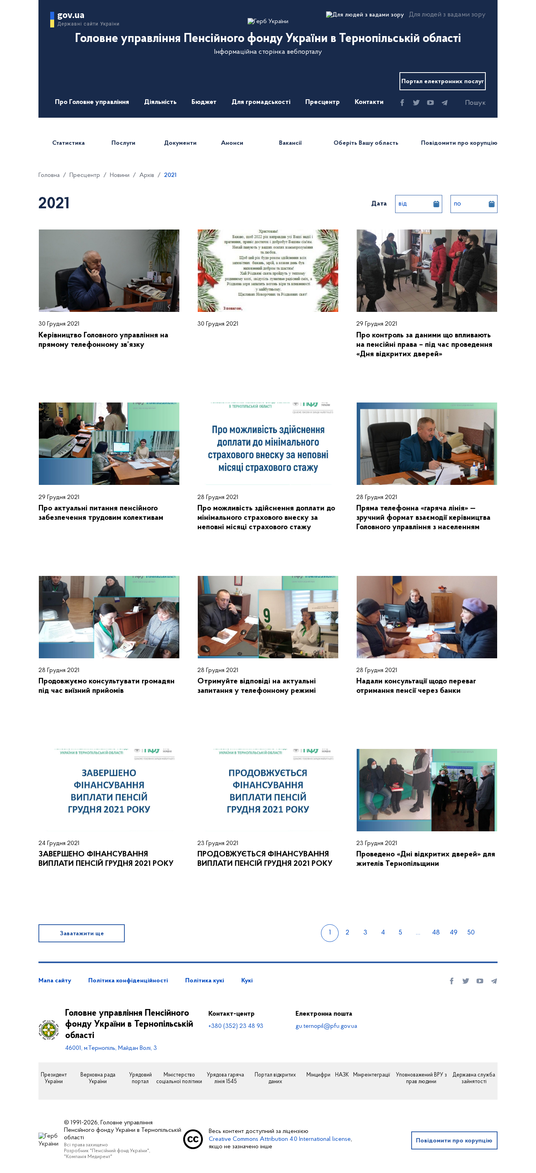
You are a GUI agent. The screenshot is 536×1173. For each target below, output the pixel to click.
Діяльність (160, 102)
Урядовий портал (140, 1079)
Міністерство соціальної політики (179, 1079)
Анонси (232, 143)
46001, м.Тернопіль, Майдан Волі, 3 (111, 1048)
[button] (468, 103)
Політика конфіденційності (128, 981)
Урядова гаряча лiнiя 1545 (225, 1079)
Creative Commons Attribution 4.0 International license (280, 1139)
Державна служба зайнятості (473, 1079)
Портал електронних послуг (442, 81)
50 (471, 932)
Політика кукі (204, 981)
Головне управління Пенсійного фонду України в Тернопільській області (129, 1025)
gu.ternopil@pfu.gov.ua (326, 1026)
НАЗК (342, 1075)
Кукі (247, 981)
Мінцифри (318, 1075)
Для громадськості (261, 102)
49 (454, 932)
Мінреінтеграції (371, 1075)
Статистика (68, 143)
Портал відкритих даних (275, 1079)
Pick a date (436, 204)
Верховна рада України (97, 1079)
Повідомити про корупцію (459, 143)
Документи (180, 143)
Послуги (123, 143)
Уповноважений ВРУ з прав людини (421, 1079)
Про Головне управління (92, 102)
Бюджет (204, 102)
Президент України (54, 1079)
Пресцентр (322, 102)
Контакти (369, 102)
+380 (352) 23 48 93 (235, 1026)
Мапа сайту (54, 981)
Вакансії (290, 143)
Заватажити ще (82, 934)
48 (436, 932)
